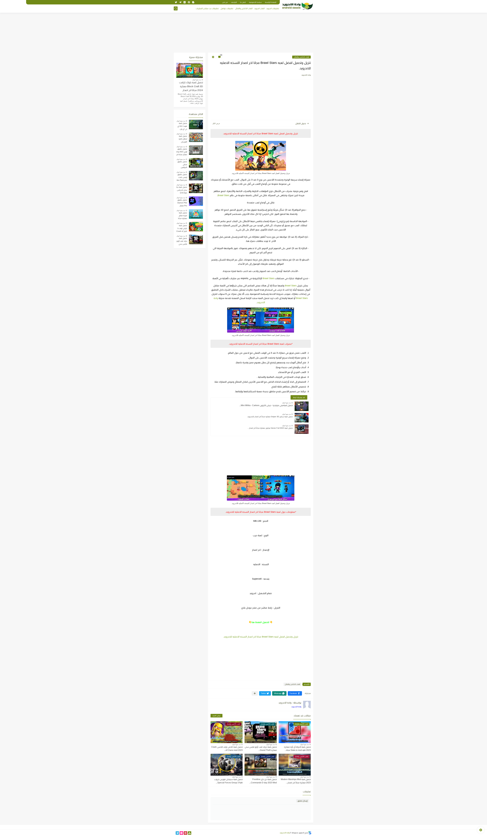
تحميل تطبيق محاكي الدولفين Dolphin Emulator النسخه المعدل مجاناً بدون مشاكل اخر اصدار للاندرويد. (182, 165)
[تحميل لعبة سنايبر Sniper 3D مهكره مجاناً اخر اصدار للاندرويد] (302, 417)
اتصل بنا (243, 2)
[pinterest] (188, 2)
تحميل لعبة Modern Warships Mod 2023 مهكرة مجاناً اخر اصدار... (296, 781)
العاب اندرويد (259, 8)
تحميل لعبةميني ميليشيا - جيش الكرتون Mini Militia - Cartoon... (266, 405)
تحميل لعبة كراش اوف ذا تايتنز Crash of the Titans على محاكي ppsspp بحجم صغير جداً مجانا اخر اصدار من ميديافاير (181, 228)
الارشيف (234, 2)
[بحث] (176, 8)
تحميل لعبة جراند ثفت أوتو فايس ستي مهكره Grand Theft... (261, 748)
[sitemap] (189, 833)
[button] (295, 693)
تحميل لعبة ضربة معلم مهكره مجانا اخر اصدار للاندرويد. (182, 216)
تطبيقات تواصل (227, 8)
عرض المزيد (216, 716)
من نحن (225, 2)
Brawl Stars (223, 195)
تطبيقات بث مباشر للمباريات (207, 8)
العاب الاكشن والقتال (243, 8)
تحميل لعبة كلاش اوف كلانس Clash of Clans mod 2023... (227, 748)
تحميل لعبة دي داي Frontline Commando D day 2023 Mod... (263, 781)
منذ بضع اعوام (286, 403)
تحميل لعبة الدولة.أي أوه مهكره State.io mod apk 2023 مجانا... (297, 748)
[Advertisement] (243, 33)
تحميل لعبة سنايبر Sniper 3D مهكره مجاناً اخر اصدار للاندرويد (270, 417)
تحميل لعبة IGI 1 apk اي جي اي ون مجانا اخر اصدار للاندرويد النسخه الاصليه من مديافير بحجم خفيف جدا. (181, 126)
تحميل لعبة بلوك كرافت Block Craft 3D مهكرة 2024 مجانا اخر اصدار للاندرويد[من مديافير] (191, 86)
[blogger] (193, 2)
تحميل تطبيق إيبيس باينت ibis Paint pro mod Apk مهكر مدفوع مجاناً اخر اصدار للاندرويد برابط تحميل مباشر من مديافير (181, 177)
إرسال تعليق (302, 801)
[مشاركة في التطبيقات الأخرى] (255, 693)
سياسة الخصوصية (255, 2)
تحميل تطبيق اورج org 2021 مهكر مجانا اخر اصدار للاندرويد (181, 152)
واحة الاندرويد (296, 707)
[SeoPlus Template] (309, 832)
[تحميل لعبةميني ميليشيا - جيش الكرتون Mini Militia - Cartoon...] (302, 406)
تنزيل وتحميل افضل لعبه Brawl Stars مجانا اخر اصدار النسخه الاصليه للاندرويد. (260, 636)
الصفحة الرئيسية (270, 2)
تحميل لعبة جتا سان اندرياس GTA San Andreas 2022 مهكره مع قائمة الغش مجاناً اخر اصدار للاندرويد (181, 190)
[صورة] (196, 124)
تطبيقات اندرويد (272, 8)
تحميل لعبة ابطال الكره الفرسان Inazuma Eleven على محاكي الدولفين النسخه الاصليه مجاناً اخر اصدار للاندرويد (181, 139)
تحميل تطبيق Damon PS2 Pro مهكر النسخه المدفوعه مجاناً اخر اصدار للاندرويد (181, 203)
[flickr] (184, 2)
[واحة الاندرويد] (297, 6)
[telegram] (180, 2)
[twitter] (175, 2)
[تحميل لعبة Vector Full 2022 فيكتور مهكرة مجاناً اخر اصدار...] (302, 429)
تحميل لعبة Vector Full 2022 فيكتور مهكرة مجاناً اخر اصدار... (270, 428)
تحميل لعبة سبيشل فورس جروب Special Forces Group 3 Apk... (228, 781)
